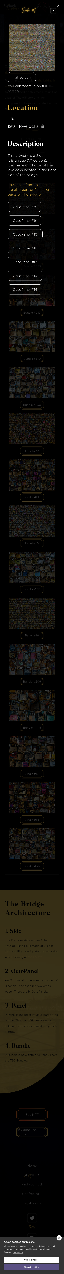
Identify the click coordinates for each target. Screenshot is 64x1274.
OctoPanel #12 (25, 262)
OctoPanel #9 (24, 220)
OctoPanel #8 (24, 207)
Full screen (22, 77)
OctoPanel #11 (24, 248)
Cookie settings (31, 1260)
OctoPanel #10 (25, 234)
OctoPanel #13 (25, 276)
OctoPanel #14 (25, 289)
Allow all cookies (31, 1267)
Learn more (18, 1252)
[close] (59, 1237)
